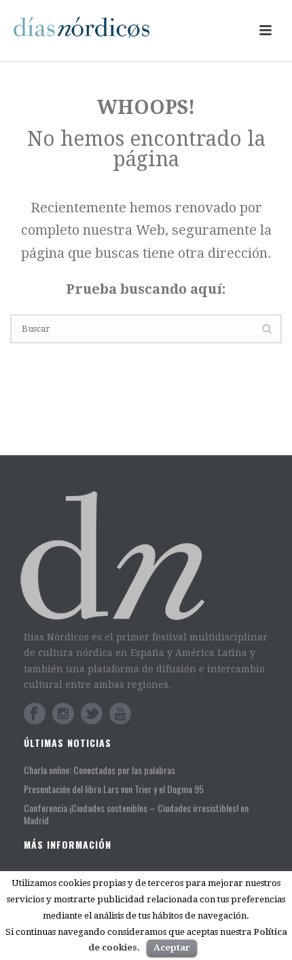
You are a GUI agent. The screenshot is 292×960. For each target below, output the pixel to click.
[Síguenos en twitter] (92, 714)
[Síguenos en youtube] (120, 714)
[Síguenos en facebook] (34, 714)
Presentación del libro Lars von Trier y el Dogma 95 (114, 789)
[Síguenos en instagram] (63, 714)
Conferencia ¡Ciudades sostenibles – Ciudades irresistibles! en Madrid (136, 814)
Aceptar (171, 947)
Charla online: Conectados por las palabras (99, 770)
